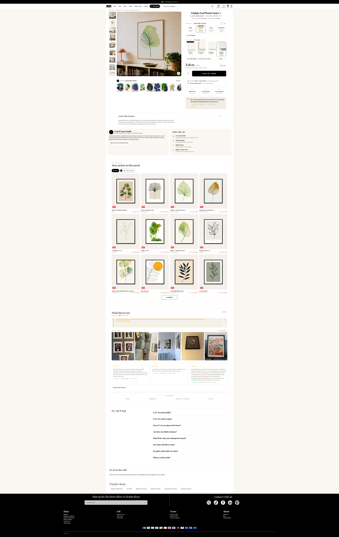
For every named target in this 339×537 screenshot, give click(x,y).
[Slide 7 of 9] (112, 59)
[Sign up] (145, 502)
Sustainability (227, 518)
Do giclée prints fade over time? (165, 451)
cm (224, 23)
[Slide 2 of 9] (112, 22)
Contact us (67, 521)
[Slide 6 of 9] (112, 52)
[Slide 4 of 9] (112, 37)
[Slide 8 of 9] (112, 67)
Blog (224, 516)
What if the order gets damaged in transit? (169, 438)
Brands (66, 514)
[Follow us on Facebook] (223, 502)
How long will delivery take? (164, 444)
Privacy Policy (174, 514)
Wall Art (111, 10)
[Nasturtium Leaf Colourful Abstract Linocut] (120, 87)
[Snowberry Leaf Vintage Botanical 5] (142, 87)
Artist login (120, 516)
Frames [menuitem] (146, 6)
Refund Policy (174, 516)
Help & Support (68, 519)
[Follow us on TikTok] (216, 502)
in (221, 23)
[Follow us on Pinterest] (237, 502)
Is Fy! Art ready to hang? (162, 419)
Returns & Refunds (69, 518)
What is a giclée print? (161, 457)
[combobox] (188, 6)
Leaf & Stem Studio (198, 16)
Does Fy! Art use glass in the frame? (167, 425)
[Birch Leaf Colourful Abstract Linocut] (149, 87)
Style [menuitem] (119, 6)
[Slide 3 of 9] (112, 30)
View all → (178, 81)
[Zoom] (178, 73)
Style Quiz (156, 6)
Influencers (120, 518)
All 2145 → (224, 312)
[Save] (138, 175)
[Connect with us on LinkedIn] (230, 502)
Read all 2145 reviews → (120, 387)
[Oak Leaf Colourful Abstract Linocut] (157, 87)
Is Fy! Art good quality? (162, 412)
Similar (116, 170)
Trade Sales (67, 523)
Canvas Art (119, 10)
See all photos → (223, 330)
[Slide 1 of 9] (112, 15)
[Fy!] (108, 6)
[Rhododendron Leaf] (172, 87)
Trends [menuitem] (130, 6)
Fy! (68, 533)
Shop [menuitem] (115, 6)
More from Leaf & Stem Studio (120, 143)
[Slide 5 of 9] (112, 45)
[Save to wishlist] (188, 73)
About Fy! (226, 514)
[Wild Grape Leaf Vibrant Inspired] (164, 87)
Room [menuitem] (125, 6)
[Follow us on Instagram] (209, 502)
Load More (169, 297)
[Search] (212, 6)
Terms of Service (175, 518)
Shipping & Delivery (69, 516)
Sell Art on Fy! (121, 514)
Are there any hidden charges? (165, 432)
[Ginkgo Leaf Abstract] (127, 87)
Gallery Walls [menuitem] (138, 6)
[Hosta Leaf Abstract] (179, 87)
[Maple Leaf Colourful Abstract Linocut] (135, 87)
